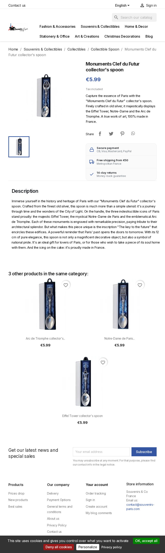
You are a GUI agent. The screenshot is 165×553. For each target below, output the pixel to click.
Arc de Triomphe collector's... (45, 338)
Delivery (53, 493)
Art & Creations (87, 36)
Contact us (17, 5)
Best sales (15, 506)
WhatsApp (133, 133)
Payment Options (58, 500)
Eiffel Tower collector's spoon (82, 416)
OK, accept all (146, 541)
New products (18, 500)
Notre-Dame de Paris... (119, 338)
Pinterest (122, 133)
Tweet (111, 133)
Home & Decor (136, 26)
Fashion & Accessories (57, 26)
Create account (96, 506)
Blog (149, 36)
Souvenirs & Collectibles (100, 26)
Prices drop (16, 493)
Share (100, 133)
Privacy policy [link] (111, 547)
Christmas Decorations (122, 36)
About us (53, 518)
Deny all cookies (59, 547)
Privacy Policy (57, 525)
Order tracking (96, 493)
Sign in (90, 500)
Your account (97, 485)
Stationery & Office (55, 36)
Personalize (87, 547)
